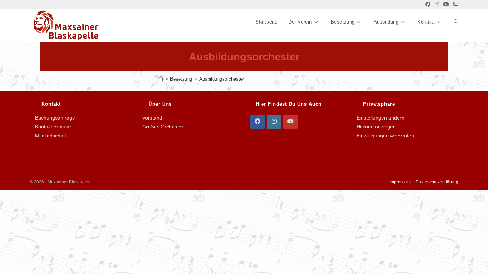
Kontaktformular (53, 127)
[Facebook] (257, 122)
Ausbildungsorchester (221, 79)
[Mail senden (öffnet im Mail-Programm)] (454, 4)
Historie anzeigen (376, 127)
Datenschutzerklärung (436, 181)
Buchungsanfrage (55, 118)
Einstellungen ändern (380, 118)
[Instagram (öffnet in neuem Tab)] (437, 4)
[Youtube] (290, 122)
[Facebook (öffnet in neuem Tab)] (428, 4)
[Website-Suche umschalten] (456, 22)
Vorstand (152, 118)
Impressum (400, 181)
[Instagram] (274, 122)
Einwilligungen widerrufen (385, 135)
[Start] (160, 79)
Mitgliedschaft (50, 135)
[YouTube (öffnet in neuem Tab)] (446, 4)
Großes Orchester (162, 127)
